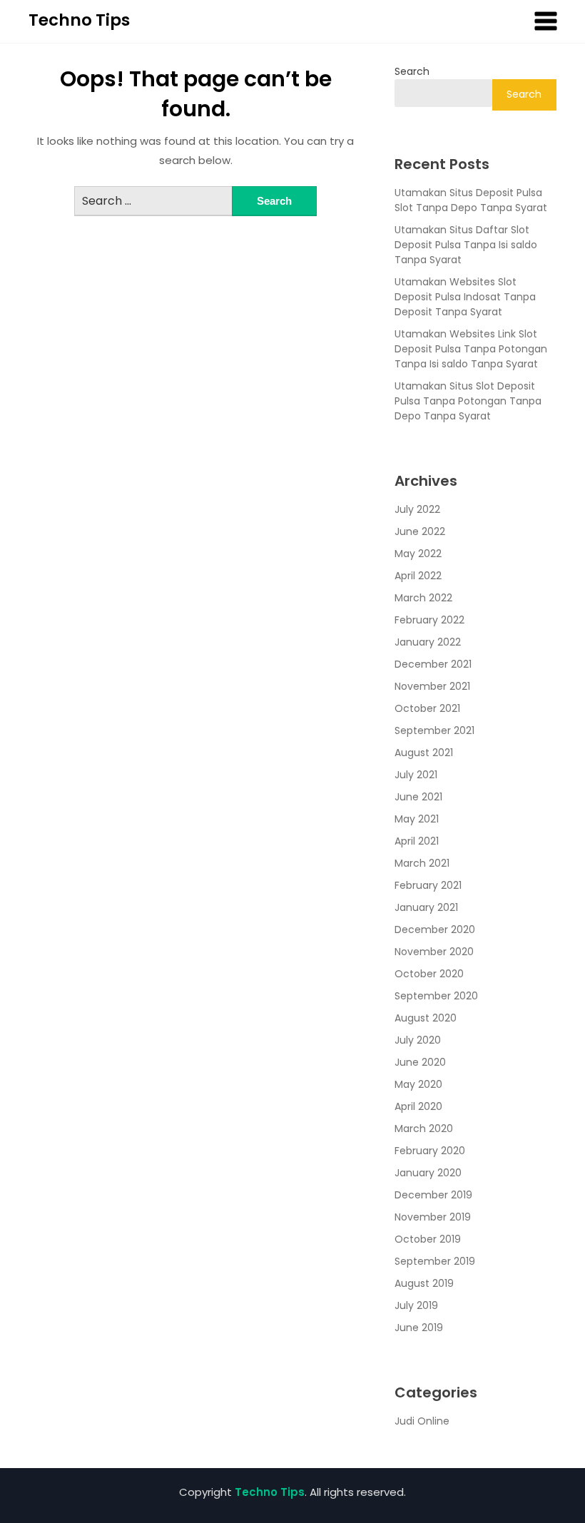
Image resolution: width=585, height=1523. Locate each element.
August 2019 (424, 1283)
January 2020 (428, 1173)
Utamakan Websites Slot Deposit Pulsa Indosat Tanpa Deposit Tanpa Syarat (465, 297)
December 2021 (433, 664)
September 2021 (434, 730)
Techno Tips (79, 20)
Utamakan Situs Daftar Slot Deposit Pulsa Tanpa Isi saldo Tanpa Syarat (466, 245)
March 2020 (424, 1128)
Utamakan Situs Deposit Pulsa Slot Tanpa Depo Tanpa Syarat (471, 200)
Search (412, 71)
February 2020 (430, 1150)
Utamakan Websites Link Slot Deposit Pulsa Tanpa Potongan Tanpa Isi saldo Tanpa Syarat (471, 349)
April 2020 (418, 1106)
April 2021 (417, 841)
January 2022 (428, 642)
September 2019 (435, 1261)
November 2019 (433, 1217)
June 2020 (420, 1062)
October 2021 (427, 708)
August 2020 (426, 1018)
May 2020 (418, 1084)
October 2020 (429, 974)
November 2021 (432, 686)
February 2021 (428, 885)
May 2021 (417, 819)
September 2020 (436, 996)
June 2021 (418, 797)
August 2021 (424, 752)
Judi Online (422, 1421)
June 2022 (420, 531)
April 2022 (418, 576)
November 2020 (434, 951)
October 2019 (428, 1239)
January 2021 (426, 907)
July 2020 (418, 1040)
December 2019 (433, 1195)
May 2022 (418, 553)
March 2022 (423, 598)
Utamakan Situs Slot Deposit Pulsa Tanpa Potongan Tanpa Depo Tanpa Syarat (468, 401)
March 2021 (422, 863)
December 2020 (435, 929)
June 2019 (419, 1327)
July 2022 (417, 509)
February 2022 (429, 620)
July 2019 (416, 1305)
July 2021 (416, 775)
